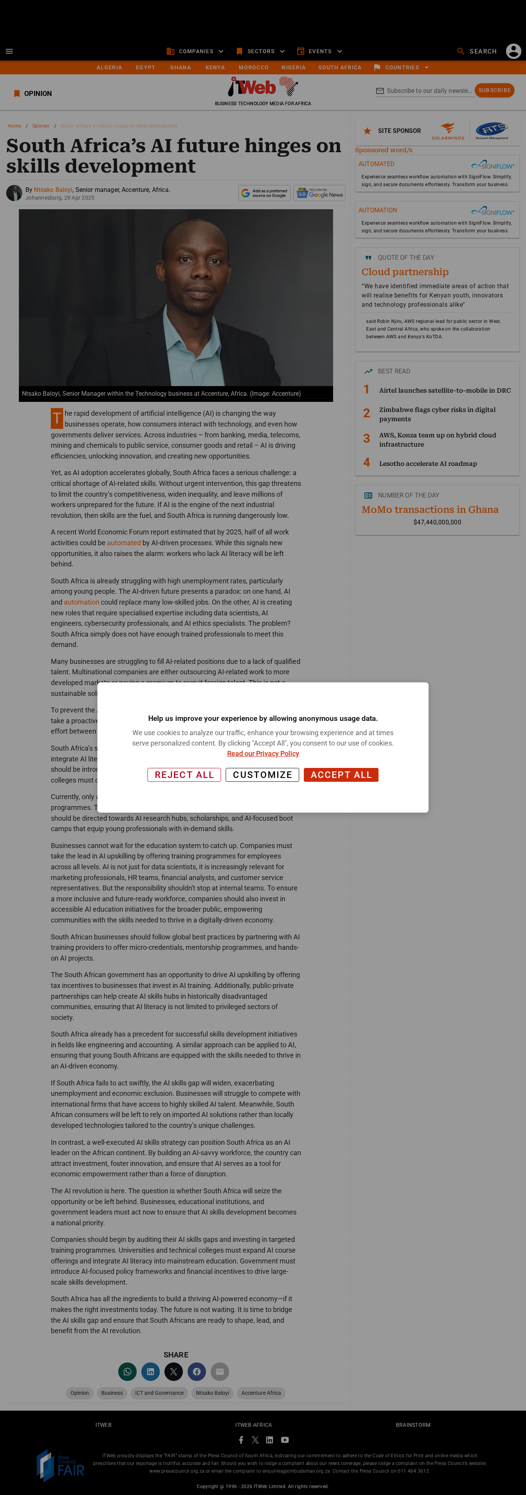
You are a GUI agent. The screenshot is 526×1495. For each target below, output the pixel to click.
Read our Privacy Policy (263, 753)
